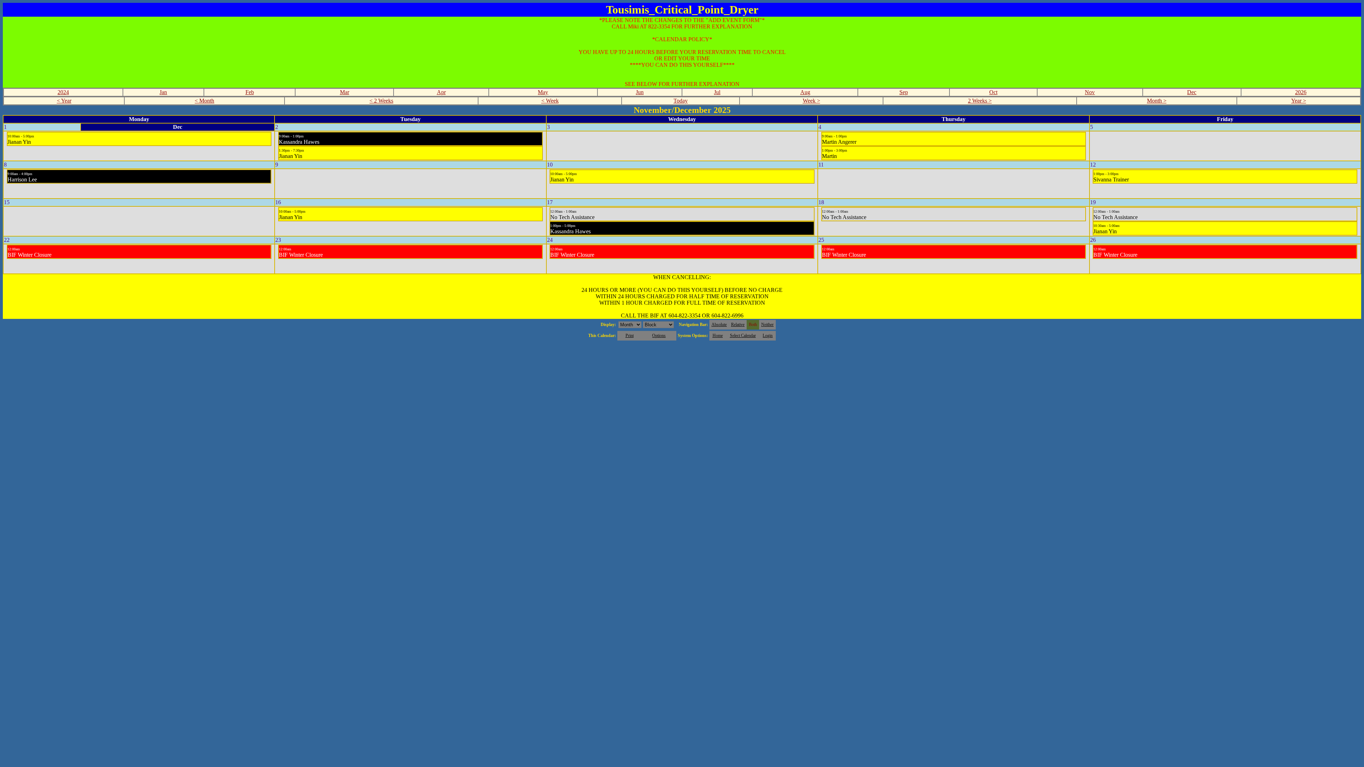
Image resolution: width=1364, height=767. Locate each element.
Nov (1090, 92)
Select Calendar (743, 335)
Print (630, 335)
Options (659, 335)
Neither (767, 324)
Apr (441, 92)
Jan (163, 92)
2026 (1300, 92)
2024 (63, 92)
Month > (1157, 101)
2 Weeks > (980, 101)
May (543, 92)
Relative (738, 324)
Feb (249, 92)
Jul (717, 92)
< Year (64, 101)
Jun (640, 92)
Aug (805, 92)
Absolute (719, 324)
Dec (1191, 92)
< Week (550, 101)
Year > (1298, 101)
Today (680, 101)
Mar (344, 92)
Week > (811, 101)
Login (768, 335)
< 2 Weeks (381, 101)
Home (718, 335)
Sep (903, 92)
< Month (204, 101)
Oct (993, 92)
